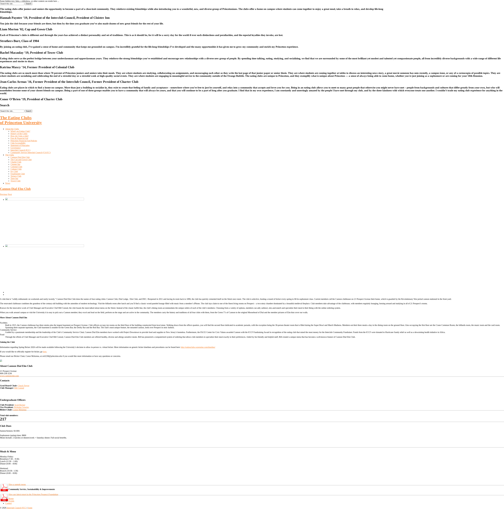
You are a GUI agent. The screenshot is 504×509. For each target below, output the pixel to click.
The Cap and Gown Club (21, 159)
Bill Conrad (19, 388)
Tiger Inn (14, 178)
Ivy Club (14, 171)
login (30, 508)
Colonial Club (16, 167)
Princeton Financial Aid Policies (23, 141)
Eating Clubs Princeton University (21, 120)
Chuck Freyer (23, 386)
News (7, 183)
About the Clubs (12, 129)
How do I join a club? (19, 136)
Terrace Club (15, 176)
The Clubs (9, 155)
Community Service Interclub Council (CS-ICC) (30, 152)
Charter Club (15, 162)
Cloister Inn (15, 164)
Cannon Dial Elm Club (20, 157)
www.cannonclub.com (9, 376)
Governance (15, 148)
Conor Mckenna (19, 410)
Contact (8, 503)
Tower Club (15, 181)
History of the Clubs (18, 133)
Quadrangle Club (17, 174)
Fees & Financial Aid (19, 138)
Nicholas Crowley (21, 407)
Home (11, 498)
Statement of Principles (20, 145)
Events (11, 501)
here (44, 352)
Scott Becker (20, 405)
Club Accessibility (18, 143)
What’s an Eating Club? (20, 131)
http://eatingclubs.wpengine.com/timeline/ (198, 347)
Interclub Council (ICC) (20, 150)
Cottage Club (16, 169)
